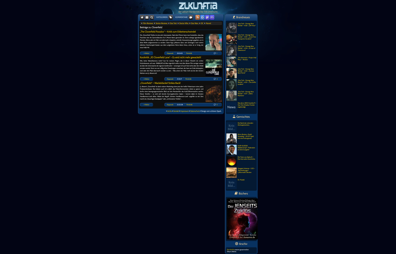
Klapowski (170, 53)
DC (202, 23)
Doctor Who (183, 23)
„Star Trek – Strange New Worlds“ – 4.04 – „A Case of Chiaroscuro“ (246, 48)
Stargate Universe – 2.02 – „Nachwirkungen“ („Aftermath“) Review (246, 170)
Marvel (208, 23)
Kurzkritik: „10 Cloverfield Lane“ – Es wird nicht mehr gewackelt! (170, 57)
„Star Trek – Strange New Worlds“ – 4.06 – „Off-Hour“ (247, 25)
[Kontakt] (147, 17)
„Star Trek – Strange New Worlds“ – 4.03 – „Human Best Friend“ (246, 71)
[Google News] (202, 17)
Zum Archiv (230, 250)
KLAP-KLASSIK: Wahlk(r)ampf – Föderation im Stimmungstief (246, 148)
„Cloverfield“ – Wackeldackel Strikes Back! (160, 83)
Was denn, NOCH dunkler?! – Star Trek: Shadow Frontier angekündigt (247, 105)
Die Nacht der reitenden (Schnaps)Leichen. (245, 124)
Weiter (147, 53)
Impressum (184, 111)
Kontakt (176, 111)
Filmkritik (189, 53)
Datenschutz (195, 111)
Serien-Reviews (161, 23)
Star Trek (173, 23)
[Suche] (152, 17)
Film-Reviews (148, 23)
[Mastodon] (207, 17)
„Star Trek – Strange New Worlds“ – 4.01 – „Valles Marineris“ (246, 94)
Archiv (169, 111)
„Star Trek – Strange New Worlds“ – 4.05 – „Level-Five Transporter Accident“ (247, 37)
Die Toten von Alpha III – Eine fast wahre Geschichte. (246, 158)
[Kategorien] (171, 17)
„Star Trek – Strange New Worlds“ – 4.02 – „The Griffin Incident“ (247, 82)
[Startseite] (142, 17)
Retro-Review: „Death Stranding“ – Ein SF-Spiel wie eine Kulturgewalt (246, 136)
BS (212, 17)
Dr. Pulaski (241, 180)
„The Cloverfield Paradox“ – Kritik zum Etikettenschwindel (168, 31)
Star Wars (194, 23)
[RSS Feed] (197, 17)
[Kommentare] (191, 17)
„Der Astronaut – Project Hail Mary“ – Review (247, 59)
